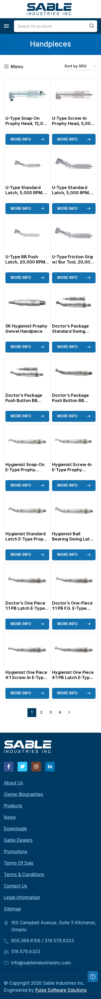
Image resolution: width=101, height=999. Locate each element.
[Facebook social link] (8, 766)
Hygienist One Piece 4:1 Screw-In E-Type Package (26, 677)
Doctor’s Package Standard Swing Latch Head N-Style (72, 331)
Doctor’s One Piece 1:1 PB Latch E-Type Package (25, 608)
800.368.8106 (26, 940)
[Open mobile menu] (6, 26)
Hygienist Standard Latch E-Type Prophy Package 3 (26, 539)
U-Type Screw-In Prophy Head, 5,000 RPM (72, 123)
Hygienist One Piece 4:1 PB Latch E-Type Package (73, 677)
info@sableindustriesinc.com (41, 962)
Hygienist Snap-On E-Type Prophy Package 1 (25, 469)
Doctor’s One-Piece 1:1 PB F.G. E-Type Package (72, 608)
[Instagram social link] (36, 766)
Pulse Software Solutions (61, 990)
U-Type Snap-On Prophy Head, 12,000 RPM (27, 123)
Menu (17, 66)
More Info (21, 139)
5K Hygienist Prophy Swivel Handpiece (26, 328)
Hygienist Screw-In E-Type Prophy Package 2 (72, 469)
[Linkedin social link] (50, 766)
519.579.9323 (59, 940)
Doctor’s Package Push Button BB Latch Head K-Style (72, 400)
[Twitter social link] (22, 766)
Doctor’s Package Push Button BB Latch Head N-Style (25, 400)
